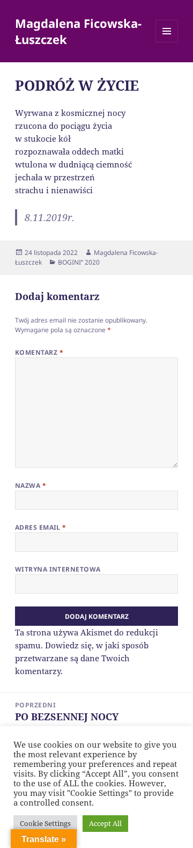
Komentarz (39, 352)
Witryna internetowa (58, 569)
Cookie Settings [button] (45, 823)
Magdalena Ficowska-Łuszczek (78, 31)
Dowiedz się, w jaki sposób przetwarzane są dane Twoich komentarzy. (82, 658)
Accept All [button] (105, 823)
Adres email (40, 527)
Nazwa (30, 485)
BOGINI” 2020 (79, 262)
